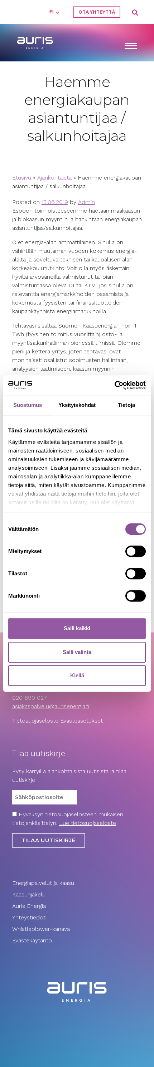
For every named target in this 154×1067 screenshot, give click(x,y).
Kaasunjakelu (28, 894)
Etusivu (21, 177)
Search (135, 13)
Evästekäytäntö (33, 940)
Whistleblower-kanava (41, 928)
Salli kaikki (77, 628)
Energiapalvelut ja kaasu (43, 883)
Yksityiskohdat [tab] (77, 405)
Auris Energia (29, 906)
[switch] (135, 551)
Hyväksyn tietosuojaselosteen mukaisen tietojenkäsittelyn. (67, 818)
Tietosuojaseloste (35, 720)
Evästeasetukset (81, 720)
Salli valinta (77, 652)
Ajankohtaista (54, 177)
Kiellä (77, 675)
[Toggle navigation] (130, 46)
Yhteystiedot (28, 917)
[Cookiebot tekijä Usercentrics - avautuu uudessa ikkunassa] (114, 385)
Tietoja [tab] (126, 405)
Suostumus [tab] (27, 405)
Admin (86, 202)
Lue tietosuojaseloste (87, 823)
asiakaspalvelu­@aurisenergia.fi (50, 706)
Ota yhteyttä (96, 12)
